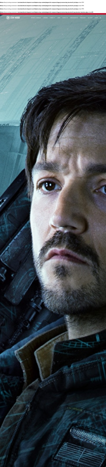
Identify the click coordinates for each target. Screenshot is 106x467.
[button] (100, 17)
